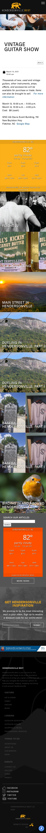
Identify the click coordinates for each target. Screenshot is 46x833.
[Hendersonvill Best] (23, 816)
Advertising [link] (10, 743)
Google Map (23, 123)
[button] (37, 625)
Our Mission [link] (10, 751)
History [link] (8, 704)
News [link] (7, 754)
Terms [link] (7, 774)
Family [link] (8, 701)
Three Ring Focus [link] (31, 824)
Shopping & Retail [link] (13, 727)
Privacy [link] (8, 777)
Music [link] (7, 708)
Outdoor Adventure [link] (14, 720)
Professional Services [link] (16, 731)
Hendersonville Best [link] (16, 7)
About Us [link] (9, 747)
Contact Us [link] (10, 766)
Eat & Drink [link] (10, 697)
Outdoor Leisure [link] (13, 724)
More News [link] (23, 580)
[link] (12, 788)
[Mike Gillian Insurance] (23, 649)
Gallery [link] (8, 770)
